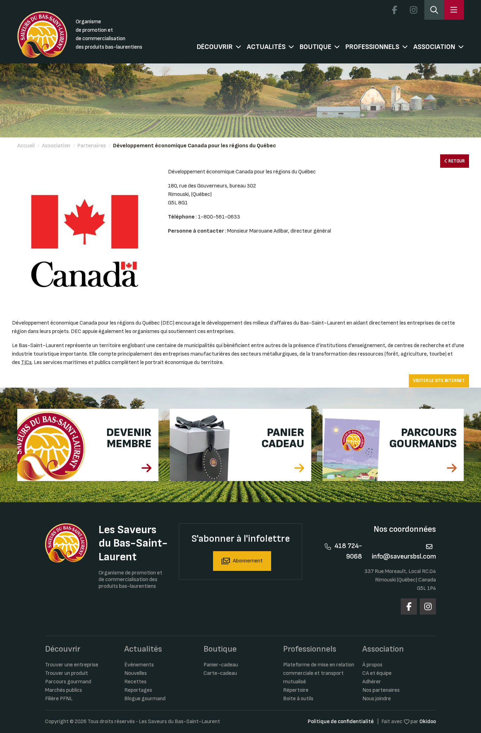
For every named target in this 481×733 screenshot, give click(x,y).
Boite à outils (298, 698)
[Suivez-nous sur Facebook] (394, 10)
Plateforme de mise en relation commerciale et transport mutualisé (318, 673)
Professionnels (372, 47)
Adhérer (371, 681)
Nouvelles (135, 673)
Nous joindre (376, 698)
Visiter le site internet (439, 380)
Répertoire (295, 690)
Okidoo (427, 721)
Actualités (266, 47)
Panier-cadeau (221, 664)
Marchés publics (63, 690)
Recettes (135, 681)
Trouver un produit (66, 673)
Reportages (138, 690)
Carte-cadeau (220, 673)
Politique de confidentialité (341, 721)
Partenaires (91, 145)
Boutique (315, 47)
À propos (372, 664)
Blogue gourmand (144, 698)
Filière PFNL (59, 698)
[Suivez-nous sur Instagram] (413, 10)
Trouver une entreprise (71, 664)
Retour (456, 161)
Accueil (26, 145)
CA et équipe (377, 673)
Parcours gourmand (68, 681)
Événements (139, 664)
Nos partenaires (381, 690)
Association (434, 47)
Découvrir (215, 47)
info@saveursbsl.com (404, 556)
